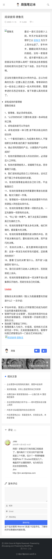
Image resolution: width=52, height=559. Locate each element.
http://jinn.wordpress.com (24, 472)
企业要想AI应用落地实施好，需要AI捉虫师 (24, 384)
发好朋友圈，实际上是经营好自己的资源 (24, 389)
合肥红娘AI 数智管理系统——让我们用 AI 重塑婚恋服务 (26, 395)
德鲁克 (37, 40)
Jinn (15, 441)
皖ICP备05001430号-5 (27, 554)
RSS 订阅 (27, 548)
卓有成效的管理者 (13, 101)
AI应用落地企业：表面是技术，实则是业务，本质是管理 (26, 416)
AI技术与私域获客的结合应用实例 (21, 409)
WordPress (28, 546)
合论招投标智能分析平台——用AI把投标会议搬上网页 (26, 403)
